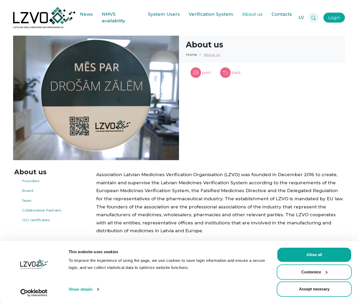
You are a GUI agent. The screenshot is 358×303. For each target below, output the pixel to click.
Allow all (314, 254)
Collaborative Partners (41, 210)
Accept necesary (314, 289)
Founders (30, 181)
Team (26, 200)
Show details (81, 289)
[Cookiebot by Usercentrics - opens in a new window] (34, 293)
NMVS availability (113, 18)
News (86, 14)
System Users (164, 14)
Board (27, 190)
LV (301, 17)
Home (191, 54)
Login (334, 17)
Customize (311, 272)
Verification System (211, 14)
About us (252, 14)
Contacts (282, 14)
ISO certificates (36, 220)
